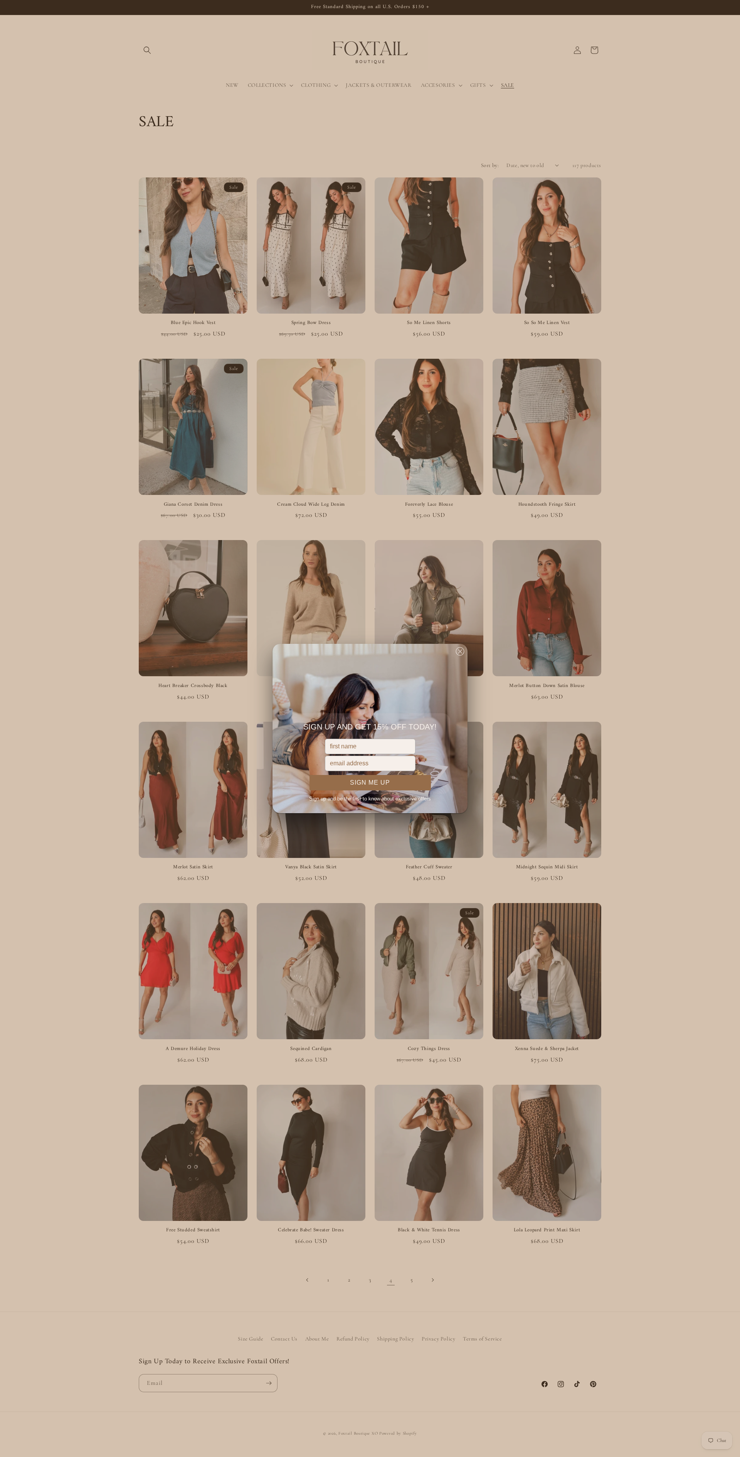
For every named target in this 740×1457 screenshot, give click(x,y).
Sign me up (370, 782)
